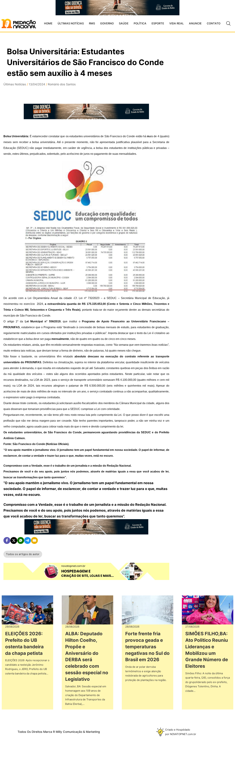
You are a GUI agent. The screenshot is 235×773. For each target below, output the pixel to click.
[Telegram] (27, 540)
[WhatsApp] (20, 540)
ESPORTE (158, 23)
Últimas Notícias (14, 84)
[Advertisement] (203, 107)
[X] (13, 540)
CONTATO (213, 23)
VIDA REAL (176, 23)
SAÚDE (124, 23)
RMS (92, 23)
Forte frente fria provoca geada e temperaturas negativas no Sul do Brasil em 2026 (147, 646)
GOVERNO (107, 23)
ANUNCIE (195, 23)
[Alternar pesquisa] (228, 23)
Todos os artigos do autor (23, 554)
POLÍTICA (140, 23)
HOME (48, 23)
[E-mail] (34, 540)
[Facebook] (6, 540)
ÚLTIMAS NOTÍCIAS (71, 23)
